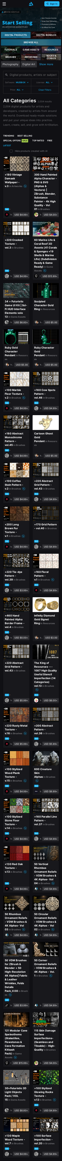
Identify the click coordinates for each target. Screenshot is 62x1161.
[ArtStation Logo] (31, 4)
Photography (10, 64)
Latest (7, 145)
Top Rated (38, 140)
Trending (8, 135)
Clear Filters (44, 89)
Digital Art (28, 64)
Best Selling (24, 135)
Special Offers (15, 140)
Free (49, 140)
